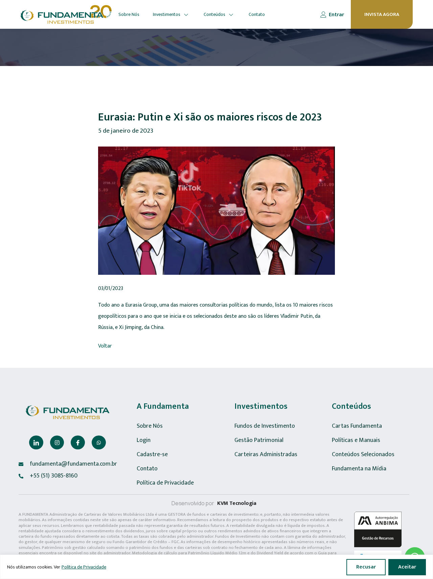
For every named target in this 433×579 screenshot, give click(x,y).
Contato (257, 14)
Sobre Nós (128, 14)
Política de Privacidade (84, 567)
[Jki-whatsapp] (99, 443)
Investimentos (166, 14)
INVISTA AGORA (381, 14)
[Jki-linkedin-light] (36, 443)
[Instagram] (57, 443)
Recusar (366, 567)
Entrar (336, 14)
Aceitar (407, 567)
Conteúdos (214, 14)
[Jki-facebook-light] (78, 443)
